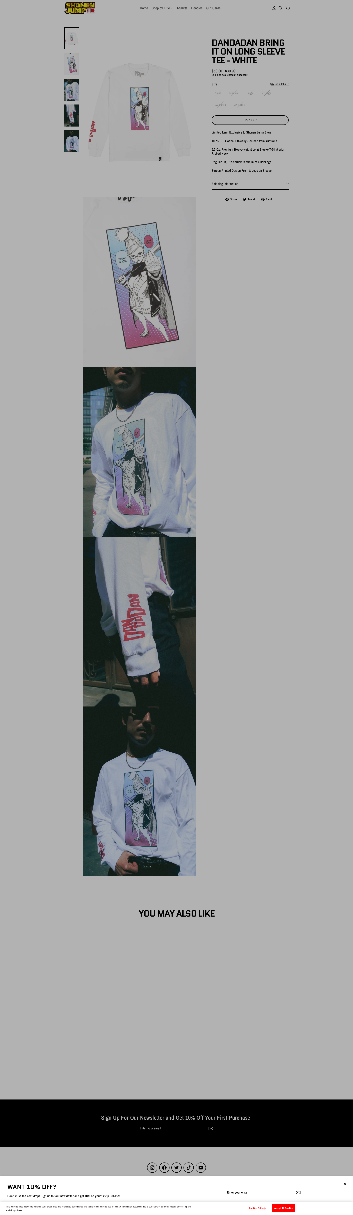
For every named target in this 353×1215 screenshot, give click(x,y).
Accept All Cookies (283, 1208)
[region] (176, 1208)
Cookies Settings (257, 1208)
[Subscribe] (298, 1192)
